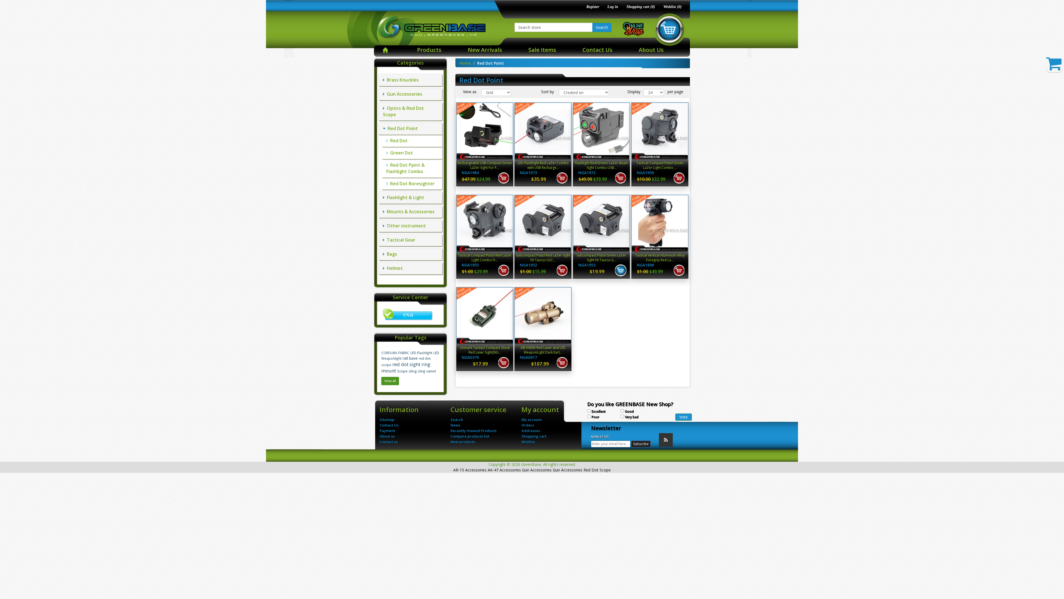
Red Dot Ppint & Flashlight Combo (405, 168)
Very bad (631, 417)
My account (531, 419)
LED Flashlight (421, 353)
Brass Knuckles (402, 80)
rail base (410, 358)
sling (412, 371)
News (455, 425)
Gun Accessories (403, 94)
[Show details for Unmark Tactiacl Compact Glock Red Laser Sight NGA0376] (485, 316)
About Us (651, 50)
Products (429, 50)
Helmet (394, 268)
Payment (387, 430)
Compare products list (470, 436)
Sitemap (387, 419)
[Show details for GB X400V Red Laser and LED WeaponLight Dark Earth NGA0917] (543, 316)
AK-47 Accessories (504, 470)
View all (390, 381)
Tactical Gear (400, 240)
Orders (527, 425)
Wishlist (528, 441)
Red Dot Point (401, 128)
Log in (612, 7)
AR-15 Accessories (470, 470)
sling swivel (427, 371)
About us (387, 436)
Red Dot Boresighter (411, 184)
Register (592, 7)
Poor (595, 417)
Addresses (530, 430)
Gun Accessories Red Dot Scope (582, 470)
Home (465, 63)
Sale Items (542, 50)
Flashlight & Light (404, 197)
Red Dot (398, 141)
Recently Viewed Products (474, 430)
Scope (402, 371)
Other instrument (405, 226)
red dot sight (406, 364)
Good (629, 411)
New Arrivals (485, 50)
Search (602, 27)
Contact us (389, 441)
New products (463, 441)
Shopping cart (533, 436)
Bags (391, 254)
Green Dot (400, 153)
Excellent (599, 411)
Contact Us (597, 50)
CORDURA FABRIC (395, 353)
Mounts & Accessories (409, 212)
